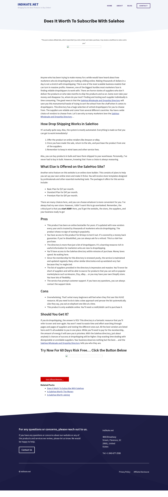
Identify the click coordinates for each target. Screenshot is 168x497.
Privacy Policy (124, 472)
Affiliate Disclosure (141, 472)
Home (109, 6)
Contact (143, 6)
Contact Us (26, 449)
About (120, 6)
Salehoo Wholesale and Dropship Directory (100, 100)
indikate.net (28, 4)
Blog (129, 6)
